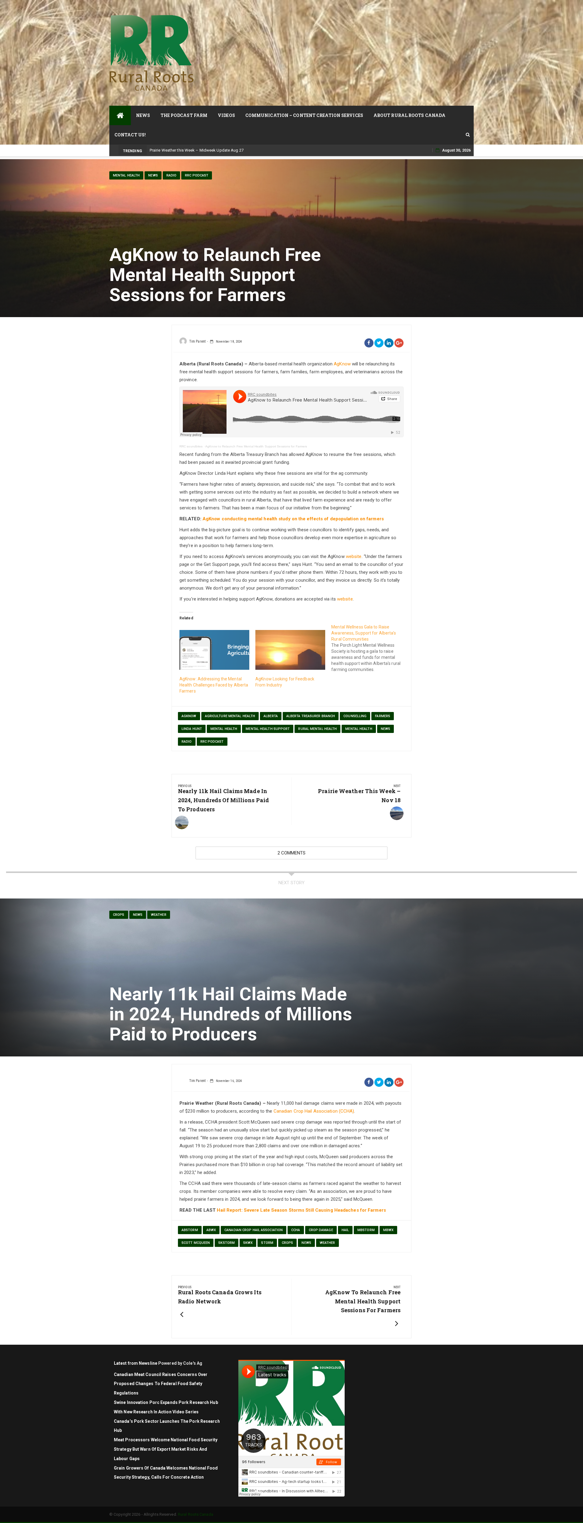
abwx (211, 1230)
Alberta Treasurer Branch (310, 716)
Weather (158, 915)
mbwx (388, 1230)
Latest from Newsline (135, 1363)
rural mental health (317, 729)
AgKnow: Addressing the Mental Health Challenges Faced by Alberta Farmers (213, 684)
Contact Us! (130, 135)
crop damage (321, 1230)
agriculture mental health (230, 716)
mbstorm (366, 1230)
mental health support (268, 729)
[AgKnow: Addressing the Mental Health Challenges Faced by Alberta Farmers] (214, 650)
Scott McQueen (196, 1243)
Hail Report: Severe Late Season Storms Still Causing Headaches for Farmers (301, 1210)
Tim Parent (197, 341)
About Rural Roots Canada (409, 115)
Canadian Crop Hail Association (253, 1230)
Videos (226, 115)
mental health (223, 729)
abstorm (190, 1230)
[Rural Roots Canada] (120, 115)
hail (345, 1230)
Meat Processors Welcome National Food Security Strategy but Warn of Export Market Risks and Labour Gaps (166, 1449)
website (354, 556)
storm (267, 1243)
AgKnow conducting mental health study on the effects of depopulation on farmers (293, 519)
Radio (171, 175)
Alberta (271, 716)
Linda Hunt (192, 729)
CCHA (295, 1230)
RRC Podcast (196, 175)
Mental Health (126, 175)
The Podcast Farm (184, 115)
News (143, 115)
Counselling (355, 716)
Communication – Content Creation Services (304, 115)
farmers (382, 716)
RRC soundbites (191, 446)
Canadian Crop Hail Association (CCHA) (314, 1111)
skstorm (226, 1243)
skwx (248, 1243)
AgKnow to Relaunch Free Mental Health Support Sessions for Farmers (256, 446)
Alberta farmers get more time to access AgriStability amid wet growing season (221, 150)
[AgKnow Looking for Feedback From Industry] (290, 650)
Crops (118, 915)
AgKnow (342, 364)
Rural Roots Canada (195, 1514)
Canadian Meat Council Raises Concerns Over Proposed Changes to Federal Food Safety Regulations (160, 1384)
